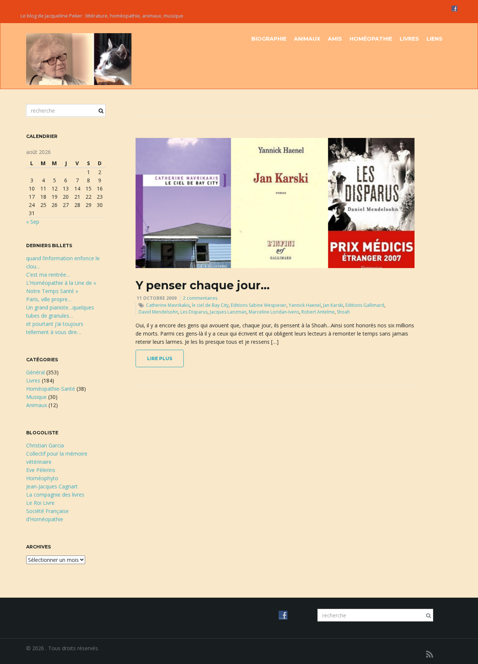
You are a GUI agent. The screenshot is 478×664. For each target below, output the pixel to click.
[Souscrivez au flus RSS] (429, 654)
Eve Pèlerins (40, 469)
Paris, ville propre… (49, 299)
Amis (335, 38)
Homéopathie (371, 38)
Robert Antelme (318, 312)
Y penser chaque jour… (203, 285)
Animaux (307, 38)
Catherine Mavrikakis (168, 305)
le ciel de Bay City (210, 305)
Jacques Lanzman (228, 312)
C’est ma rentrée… (48, 274)
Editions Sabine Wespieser (258, 305)
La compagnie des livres (55, 494)
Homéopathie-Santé (50, 388)
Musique (36, 396)
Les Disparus (194, 312)
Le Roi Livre (40, 502)
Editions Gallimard (364, 305)
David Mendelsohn (158, 312)
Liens (434, 38)
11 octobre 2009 (157, 298)
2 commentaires (200, 298)
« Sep (32, 221)
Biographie (268, 38)
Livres (409, 38)
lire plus (159, 358)
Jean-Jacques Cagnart (52, 486)
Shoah (343, 312)
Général (35, 372)
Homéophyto (42, 478)
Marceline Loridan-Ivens (274, 312)
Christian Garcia (45, 445)
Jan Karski (333, 305)
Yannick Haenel (305, 305)
